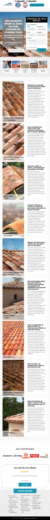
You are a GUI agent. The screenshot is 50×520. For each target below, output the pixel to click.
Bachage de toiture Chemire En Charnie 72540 (13, 507)
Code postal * (40, 26)
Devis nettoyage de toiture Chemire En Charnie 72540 (13, 502)
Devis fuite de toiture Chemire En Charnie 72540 (25, 510)
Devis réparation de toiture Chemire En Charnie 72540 (25, 505)
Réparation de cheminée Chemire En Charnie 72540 (37, 507)
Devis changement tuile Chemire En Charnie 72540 (37, 497)
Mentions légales (27, 518)
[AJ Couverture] (8, 4)
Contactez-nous (34, 518)
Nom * (28, 26)
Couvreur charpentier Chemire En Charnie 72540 (37, 502)
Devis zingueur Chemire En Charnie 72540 (13, 497)
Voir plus (25, 485)
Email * (29, 32)
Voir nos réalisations (37, 5)
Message (29, 38)
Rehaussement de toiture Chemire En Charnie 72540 (25, 500)
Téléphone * (40, 32)
